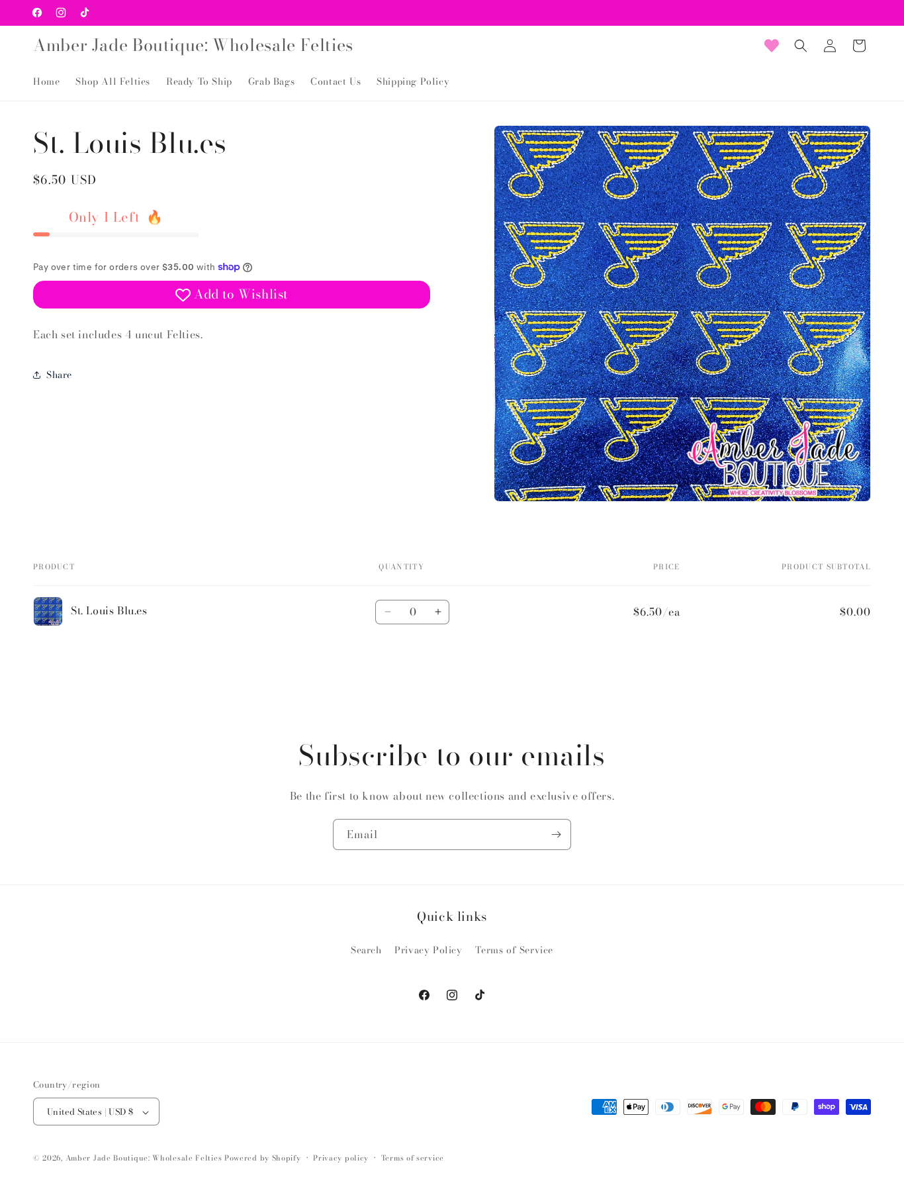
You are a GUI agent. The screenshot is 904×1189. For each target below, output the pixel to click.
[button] (800, 45)
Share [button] (59, 374)
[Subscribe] (555, 834)
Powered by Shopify (262, 1158)
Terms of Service (514, 949)
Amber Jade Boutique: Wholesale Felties (144, 1158)
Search (366, 949)
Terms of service (412, 1158)
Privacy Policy (428, 949)
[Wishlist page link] (771, 45)
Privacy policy (341, 1158)
